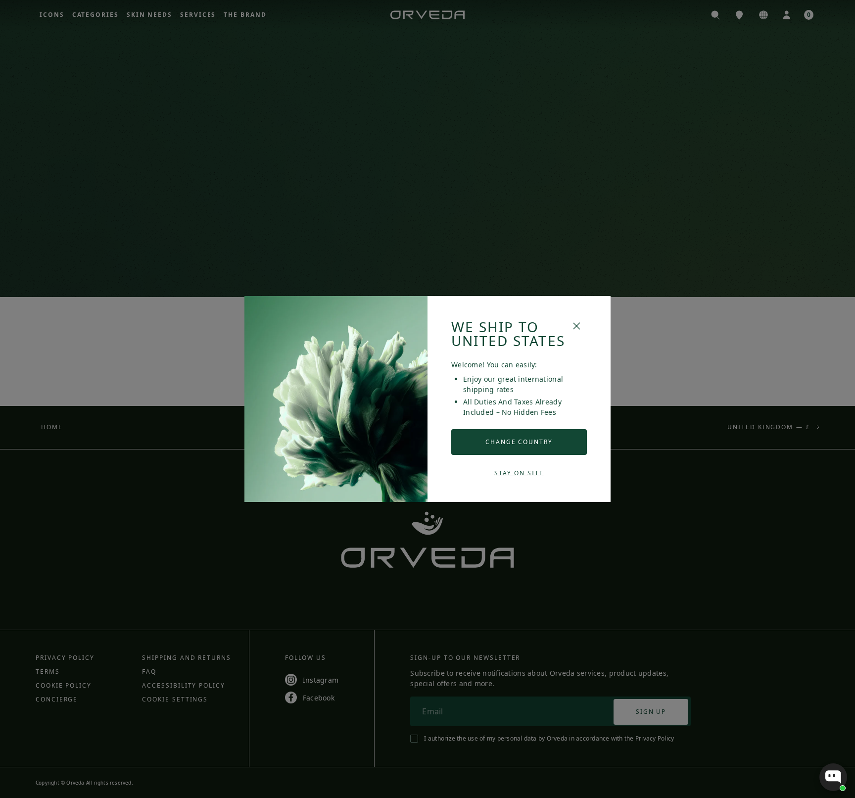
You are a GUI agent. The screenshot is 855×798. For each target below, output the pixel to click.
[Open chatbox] (833, 777)
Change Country (519, 442)
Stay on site (518, 473)
